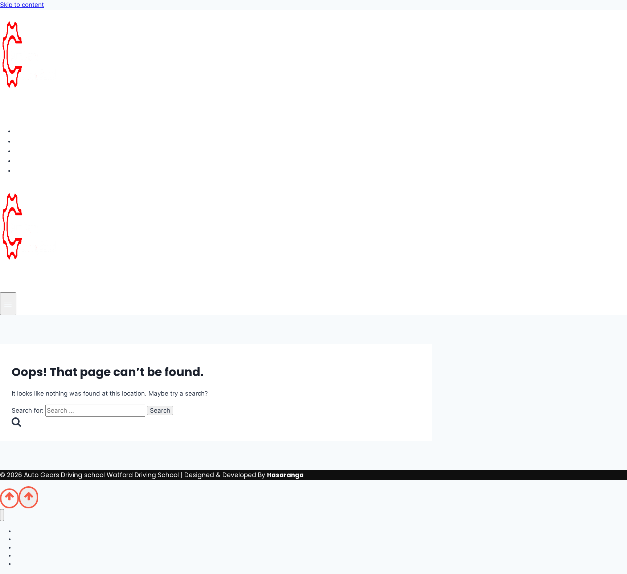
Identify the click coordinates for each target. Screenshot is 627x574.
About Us (35, 141)
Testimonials (41, 160)
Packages (36, 150)
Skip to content (22, 4)
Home (30, 131)
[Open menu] (8, 303)
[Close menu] (2, 515)
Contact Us (39, 170)
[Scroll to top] (9, 498)
